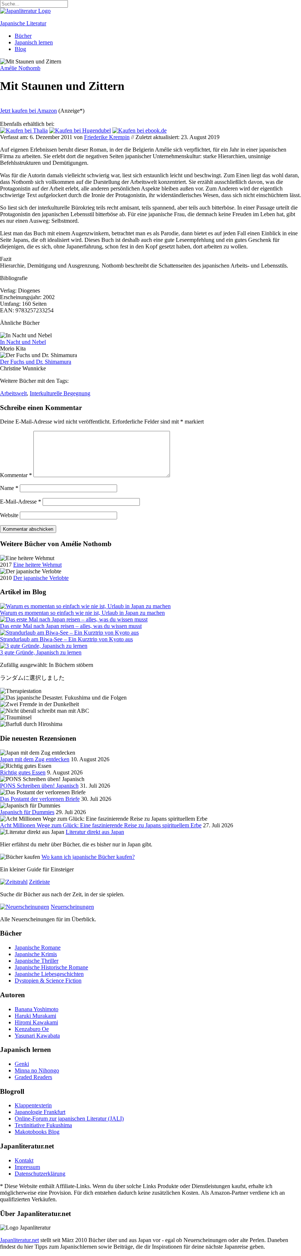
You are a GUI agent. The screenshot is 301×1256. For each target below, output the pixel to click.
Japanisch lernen (34, 42)
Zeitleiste (39, 882)
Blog (20, 49)
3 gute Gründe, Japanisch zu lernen (40, 652)
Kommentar (16, 475)
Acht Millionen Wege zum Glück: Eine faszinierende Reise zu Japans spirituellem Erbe (101, 825)
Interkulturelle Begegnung (60, 393)
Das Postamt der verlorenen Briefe (40, 799)
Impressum (27, 1167)
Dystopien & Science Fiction (48, 980)
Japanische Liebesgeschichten (49, 974)
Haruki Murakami (35, 1016)
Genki (22, 1064)
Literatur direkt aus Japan (95, 832)
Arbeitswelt (13, 393)
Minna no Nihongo (37, 1070)
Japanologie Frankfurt (40, 1112)
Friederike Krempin (107, 137)
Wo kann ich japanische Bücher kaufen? (88, 857)
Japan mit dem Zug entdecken (34, 759)
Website (9, 515)
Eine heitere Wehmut (37, 565)
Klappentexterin (33, 1105)
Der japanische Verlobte (41, 578)
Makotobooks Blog (37, 1132)
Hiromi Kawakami (36, 1022)
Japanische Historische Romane (51, 967)
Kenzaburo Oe (32, 1029)
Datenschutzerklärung (40, 1173)
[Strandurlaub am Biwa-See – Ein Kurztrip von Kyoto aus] (69, 632)
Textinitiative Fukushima (43, 1125)
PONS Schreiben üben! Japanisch (39, 786)
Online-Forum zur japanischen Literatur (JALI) (69, 1118)
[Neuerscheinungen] (24, 907)
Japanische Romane (38, 947)
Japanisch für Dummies (27, 812)
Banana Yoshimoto (36, 1009)
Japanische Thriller (36, 961)
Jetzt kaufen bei (28, 111)
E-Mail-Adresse (20, 501)
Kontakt (24, 1160)
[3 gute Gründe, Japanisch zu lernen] (43, 646)
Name (9, 488)
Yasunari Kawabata (37, 1035)
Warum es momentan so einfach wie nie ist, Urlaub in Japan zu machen (82, 613)
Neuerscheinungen (72, 907)
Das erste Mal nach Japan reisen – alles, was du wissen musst (71, 626)
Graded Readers (33, 1077)
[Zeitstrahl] (14, 882)
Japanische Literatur (23, 23)
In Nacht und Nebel (23, 342)
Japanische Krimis (36, 954)
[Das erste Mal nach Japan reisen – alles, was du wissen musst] (74, 619)
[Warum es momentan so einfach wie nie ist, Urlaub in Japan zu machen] (85, 606)
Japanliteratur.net (19, 1240)
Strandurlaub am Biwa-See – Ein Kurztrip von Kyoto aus (66, 639)
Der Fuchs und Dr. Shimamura (35, 362)
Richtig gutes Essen (23, 772)
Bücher (23, 36)
